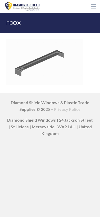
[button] (93, 6)
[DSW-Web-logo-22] (22, 6)
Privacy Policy (67, 109)
